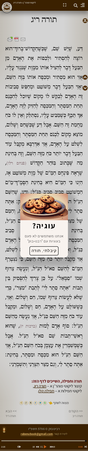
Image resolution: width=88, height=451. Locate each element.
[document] (44, 225)
